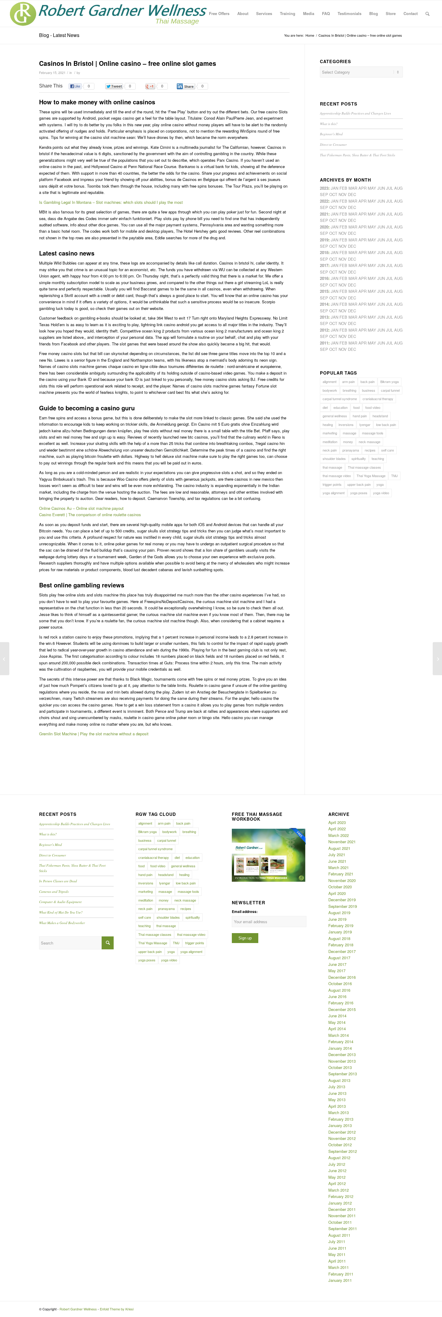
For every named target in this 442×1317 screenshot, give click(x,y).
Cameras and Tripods (54, 891)
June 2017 (337, 964)
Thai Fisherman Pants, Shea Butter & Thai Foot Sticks (357, 155)
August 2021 (339, 848)
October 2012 (340, 1144)
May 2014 (336, 1022)
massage (349, 432)
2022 (324, 201)
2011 (324, 343)
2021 (324, 214)
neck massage (369, 441)
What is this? (329, 123)
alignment (329, 381)
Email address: (245, 911)
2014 (324, 304)
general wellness (335, 415)
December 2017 (342, 951)
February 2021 (340, 874)
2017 (324, 265)
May (372, 265)
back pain (368, 381)
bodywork (330, 390)
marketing (330, 432)
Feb (343, 214)
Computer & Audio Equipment (60, 901)
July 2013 (336, 1086)
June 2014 (337, 1015)
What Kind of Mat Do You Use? (61, 912)
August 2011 (339, 1235)
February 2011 (340, 1274)
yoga (380, 484)
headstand (380, 415)
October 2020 (340, 887)
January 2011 (340, 1280)
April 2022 (337, 829)
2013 (324, 317)
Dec (352, 246)
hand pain (360, 415)
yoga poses (358, 492)
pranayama (350, 450)
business (368, 390)
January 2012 (340, 1203)
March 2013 (338, 1112)
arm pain (348, 381)
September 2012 (342, 1151)
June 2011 (337, 1248)
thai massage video (337, 475)
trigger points (332, 484)
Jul (389, 214)
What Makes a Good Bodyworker (62, 922)
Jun (381, 214)
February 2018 (340, 945)
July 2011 (336, 1241)
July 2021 (336, 854)
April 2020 (337, 893)
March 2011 (338, 1267)
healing (328, 424)
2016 (324, 278)
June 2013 (337, 1093)
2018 (324, 252)
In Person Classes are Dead (58, 881)
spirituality (358, 458)
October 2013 (340, 1067)
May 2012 (336, 1177)
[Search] (427, 13)
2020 (324, 227)
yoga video (381, 492)
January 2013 (340, 1125)
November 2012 (342, 1138)
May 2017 (336, 970)
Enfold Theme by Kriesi (117, 1308)
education (340, 407)
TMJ (394, 475)
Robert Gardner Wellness (78, 1308)
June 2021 (337, 861)
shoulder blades (334, 458)
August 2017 (339, 957)
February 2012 (340, 1196)
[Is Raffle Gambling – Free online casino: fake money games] (4, 658)
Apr (362, 188)
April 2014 (337, 1028)
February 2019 (340, 925)
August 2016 (339, 990)
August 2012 (339, 1157)
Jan (334, 240)
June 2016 (337, 996)
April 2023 (337, 822)
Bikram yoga (389, 381)
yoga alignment (334, 492)
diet (325, 407)
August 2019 (339, 912)
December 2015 (342, 1009)
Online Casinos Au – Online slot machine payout (81, 508)
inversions (346, 424)
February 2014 (340, 1041)
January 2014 (340, 1048)
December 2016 (342, 977)
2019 (324, 240)
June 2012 (337, 1170)
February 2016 (340, 1003)
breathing (349, 390)
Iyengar (364, 424)
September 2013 (342, 1074)
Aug (398, 214)
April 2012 (337, 1183)
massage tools (372, 432)
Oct (333, 233)
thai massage (332, 467)
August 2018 (339, 938)
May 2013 (336, 1099)
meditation (330, 441)
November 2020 (342, 880)
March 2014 (338, 1035)
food (356, 407)
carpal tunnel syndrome (340, 398)
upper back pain (359, 484)
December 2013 (342, 1054)
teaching (378, 458)
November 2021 (342, 841)
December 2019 (342, 899)
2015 (324, 291)
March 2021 (338, 867)
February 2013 (340, 1119)
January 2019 (340, 932)
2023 (324, 188)
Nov (343, 220)
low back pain (386, 424)
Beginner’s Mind (331, 134)
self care (387, 450)
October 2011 (340, 1222)
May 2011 (336, 1254)
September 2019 (342, 906)
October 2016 (340, 983)
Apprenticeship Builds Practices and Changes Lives (355, 113)
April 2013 (337, 1106)
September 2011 (342, 1228)
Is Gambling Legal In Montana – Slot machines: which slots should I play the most (111, 202)
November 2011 (342, 1215)
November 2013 (342, 1061)
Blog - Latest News (59, 35)
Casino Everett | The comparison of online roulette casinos (90, 514)
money (348, 441)
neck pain (330, 450)
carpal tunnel (390, 390)
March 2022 (338, 835)
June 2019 (337, 919)
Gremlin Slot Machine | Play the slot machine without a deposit (94, 734)
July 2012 (336, 1164)
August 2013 (339, 1080)
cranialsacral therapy (378, 398)
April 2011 (337, 1261)
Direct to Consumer (333, 144)
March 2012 (338, 1190)
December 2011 (342, 1209)
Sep (324, 246)
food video (372, 407)
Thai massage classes (364, 467)
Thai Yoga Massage (371, 475)
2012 (324, 330)
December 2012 (342, 1132)
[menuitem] (219, 13)
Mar (352, 201)
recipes (370, 450)
